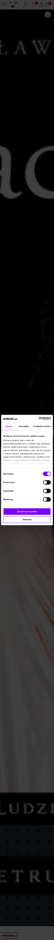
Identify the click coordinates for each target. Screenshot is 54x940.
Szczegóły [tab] (24, 426)
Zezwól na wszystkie (27, 511)
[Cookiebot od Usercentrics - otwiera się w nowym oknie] (39, 418)
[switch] (47, 482)
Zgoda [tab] (9, 426)
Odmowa (27, 519)
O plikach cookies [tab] (42, 426)
